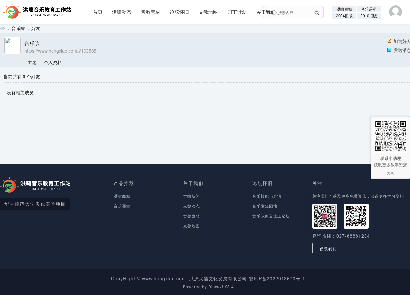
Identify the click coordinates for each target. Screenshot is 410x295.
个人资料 (53, 62)
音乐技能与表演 (267, 195)
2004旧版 (344, 15)
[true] (316, 13)
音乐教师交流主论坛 (271, 215)
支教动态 (191, 205)
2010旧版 (368, 15)
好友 (35, 28)
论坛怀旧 (179, 11)
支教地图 (208, 11)
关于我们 (265, 11)
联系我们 (328, 248)
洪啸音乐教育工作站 (2, 28)
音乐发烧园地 (264, 205)
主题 (32, 62)
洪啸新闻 (191, 195)
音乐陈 (18, 28)
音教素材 (150, 11)
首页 (97, 11)
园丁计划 (237, 11)
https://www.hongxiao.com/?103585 (60, 50)
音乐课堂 (368, 9)
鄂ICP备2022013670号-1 (277, 278)
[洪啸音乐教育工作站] (35, 8)
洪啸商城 (344, 9)
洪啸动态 (121, 11)
